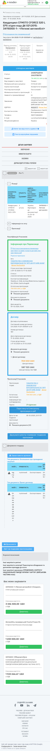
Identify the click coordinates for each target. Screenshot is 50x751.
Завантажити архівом (21, 455)
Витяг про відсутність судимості (25, 129)
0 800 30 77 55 (32, 1)
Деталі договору (18, 357)
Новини (25, 723)
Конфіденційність (6, 746)
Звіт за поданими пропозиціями (18, 549)
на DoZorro (7, 39)
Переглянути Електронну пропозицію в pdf (28, 409)
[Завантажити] (9, 473)
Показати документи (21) (21, 425)
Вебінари (25, 734)
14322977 (34, 107)
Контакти (25, 726)
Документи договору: (19, 349)
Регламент (25, 731)
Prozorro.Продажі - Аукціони (25, 715)
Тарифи (25, 736)
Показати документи (21, 294)
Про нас (25, 728)
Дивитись (24, 612)
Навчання (25, 721)
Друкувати (11, 544)
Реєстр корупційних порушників (26, 134)
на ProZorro (37, 37)
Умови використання (19, 746)
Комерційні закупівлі (25, 718)
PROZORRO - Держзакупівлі (25, 710)
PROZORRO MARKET (25, 713)
